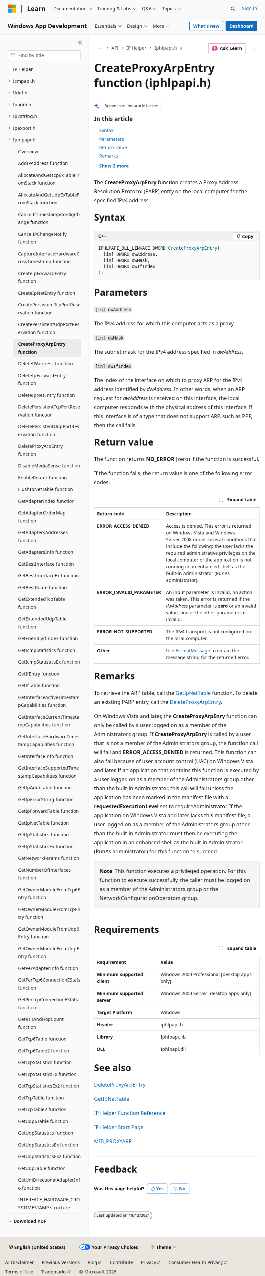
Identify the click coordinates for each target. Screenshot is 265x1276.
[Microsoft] (12, 9)
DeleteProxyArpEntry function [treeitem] (40, 450)
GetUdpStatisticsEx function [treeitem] (48, 1145)
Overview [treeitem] (28, 152)
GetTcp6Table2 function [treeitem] (43, 1051)
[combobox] (44, 55)
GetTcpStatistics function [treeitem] (45, 1062)
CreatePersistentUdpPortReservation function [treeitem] (49, 328)
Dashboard (241, 26)
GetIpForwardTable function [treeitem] (48, 811)
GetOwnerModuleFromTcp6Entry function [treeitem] (49, 894)
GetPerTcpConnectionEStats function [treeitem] (48, 1003)
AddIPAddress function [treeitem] (43, 163)
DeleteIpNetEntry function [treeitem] (46, 395)
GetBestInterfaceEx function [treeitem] (48, 575)
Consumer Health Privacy (195, 1262)
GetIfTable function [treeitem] (39, 685)
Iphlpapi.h (165, 48)
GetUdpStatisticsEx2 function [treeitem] (49, 1156)
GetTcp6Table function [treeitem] (42, 1039)
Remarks (108, 156)
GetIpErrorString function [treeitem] (46, 799)
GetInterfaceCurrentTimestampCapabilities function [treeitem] (48, 721)
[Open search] (233, 8)
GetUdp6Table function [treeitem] (43, 1121)
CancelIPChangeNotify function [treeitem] (42, 238)
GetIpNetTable (193, 692)
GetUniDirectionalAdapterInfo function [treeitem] (49, 1184)
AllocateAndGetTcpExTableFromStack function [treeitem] (49, 179)
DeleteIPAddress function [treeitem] (45, 363)
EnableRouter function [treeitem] (42, 478)
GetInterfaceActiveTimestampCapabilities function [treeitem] (49, 701)
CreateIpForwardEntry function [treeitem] (42, 277)
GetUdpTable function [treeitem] (42, 1168)
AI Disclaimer (19, 1262)
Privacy (148, 1262)
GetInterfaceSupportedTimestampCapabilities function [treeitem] (48, 772)
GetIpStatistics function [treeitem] (43, 834)
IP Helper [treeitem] (23, 69)
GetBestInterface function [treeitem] (46, 564)
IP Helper (136, 48)
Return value (113, 147)
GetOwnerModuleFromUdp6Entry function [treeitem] (48, 933)
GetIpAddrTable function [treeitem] (45, 787)
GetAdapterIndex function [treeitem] (46, 501)
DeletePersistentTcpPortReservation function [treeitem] (49, 411)
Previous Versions (61, 1262)
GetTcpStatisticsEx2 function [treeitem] (48, 1086)
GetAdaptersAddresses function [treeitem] (43, 536)
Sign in (249, 8)
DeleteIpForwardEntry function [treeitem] (42, 379)
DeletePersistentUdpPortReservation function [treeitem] (48, 430)
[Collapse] (80, 42)
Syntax (106, 130)
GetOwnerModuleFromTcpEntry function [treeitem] (49, 913)
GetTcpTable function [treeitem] (41, 1098)
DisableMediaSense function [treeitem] (49, 466)
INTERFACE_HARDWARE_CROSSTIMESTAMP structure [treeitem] (49, 1203)
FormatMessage (192, 651)
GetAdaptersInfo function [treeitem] (45, 552)
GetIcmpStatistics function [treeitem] (46, 650)
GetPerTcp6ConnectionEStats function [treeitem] (49, 984)
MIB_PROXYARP (113, 1141)
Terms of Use (19, 1272)
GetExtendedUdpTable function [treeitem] (42, 623)
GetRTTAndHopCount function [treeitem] (41, 1023)
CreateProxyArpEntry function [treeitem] (42, 348)
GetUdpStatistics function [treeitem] (45, 1133)
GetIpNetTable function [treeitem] (43, 823)
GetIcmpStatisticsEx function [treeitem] (49, 662)
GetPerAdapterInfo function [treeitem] (48, 968)
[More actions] (254, 48)
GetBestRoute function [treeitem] (42, 587)
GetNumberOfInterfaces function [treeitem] (44, 874)
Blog (92, 1262)
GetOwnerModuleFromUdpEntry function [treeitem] (48, 952)
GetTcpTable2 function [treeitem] (42, 1109)
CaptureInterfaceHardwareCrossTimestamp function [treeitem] (49, 258)
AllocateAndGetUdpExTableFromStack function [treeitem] (48, 199)
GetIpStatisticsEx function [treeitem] (46, 846)
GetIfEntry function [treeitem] (38, 674)
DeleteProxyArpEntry (195, 701)
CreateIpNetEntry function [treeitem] (46, 293)
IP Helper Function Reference (129, 1113)
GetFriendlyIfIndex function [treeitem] (48, 638)
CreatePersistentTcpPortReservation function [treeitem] (49, 309)
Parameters (111, 139)
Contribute (121, 1262)
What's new (206, 26)
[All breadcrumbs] (99, 48)
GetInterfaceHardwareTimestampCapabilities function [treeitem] (49, 741)
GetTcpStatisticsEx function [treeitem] (47, 1074)
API (115, 48)
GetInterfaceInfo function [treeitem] (45, 756)
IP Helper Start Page (118, 1127)
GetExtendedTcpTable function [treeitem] (41, 603)
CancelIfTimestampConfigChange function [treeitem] (49, 218)
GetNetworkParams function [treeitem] (48, 858)
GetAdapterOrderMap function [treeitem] (42, 517)
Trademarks (54, 1272)
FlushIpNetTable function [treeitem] (45, 489)
